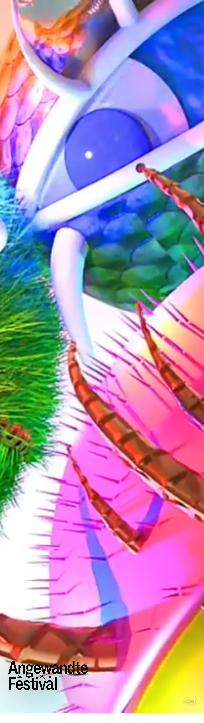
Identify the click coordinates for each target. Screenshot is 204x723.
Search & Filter (102, 706)
